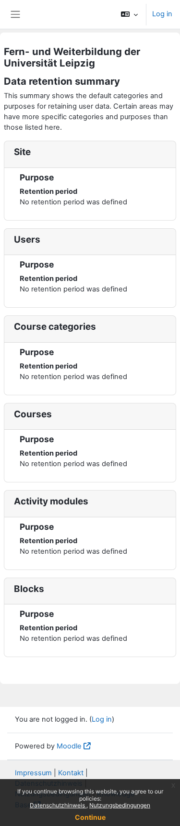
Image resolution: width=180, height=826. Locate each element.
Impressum (33, 773)
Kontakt (71, 773)
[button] (129, 14)
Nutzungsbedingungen (119, 805)
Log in (162, 14)
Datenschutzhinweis (58, 805)
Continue (90, 817)
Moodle (69, 746)
